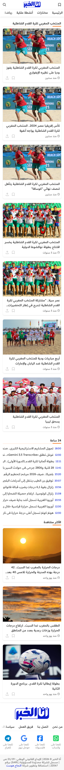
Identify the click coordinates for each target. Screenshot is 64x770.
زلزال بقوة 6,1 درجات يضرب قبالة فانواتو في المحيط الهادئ (28, 487)
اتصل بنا (42, 726)
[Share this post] (7, 78)
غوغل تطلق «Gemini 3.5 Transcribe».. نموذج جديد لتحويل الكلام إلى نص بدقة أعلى (28, 454)
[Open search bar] (4, 5)
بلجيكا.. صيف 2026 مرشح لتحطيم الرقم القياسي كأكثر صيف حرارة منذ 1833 (28, 474)
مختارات (42, 12)
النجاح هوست (14, 765)
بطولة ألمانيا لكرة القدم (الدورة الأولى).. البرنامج (28, 461)
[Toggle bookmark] (13, 78)
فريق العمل (26, 726)
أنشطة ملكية (25, 12)
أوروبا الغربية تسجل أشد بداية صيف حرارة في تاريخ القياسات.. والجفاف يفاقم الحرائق (28, 500)
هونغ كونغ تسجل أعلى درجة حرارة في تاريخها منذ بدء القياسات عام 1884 (28, 513)
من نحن (57, 726)
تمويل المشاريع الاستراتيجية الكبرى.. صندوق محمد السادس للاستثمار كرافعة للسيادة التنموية (28, 448)
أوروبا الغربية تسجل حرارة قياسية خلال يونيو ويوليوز (28, 506)
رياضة (8, 12)
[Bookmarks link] (60, 5)
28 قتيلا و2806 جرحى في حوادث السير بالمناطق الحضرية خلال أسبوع (28, 467)
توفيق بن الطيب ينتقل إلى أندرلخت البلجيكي (28, 480)
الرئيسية (57, 12)
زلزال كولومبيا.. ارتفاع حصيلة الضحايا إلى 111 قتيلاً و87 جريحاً (28, 493)
